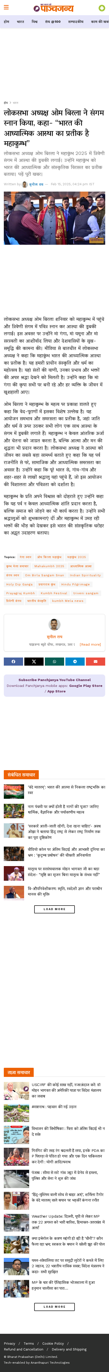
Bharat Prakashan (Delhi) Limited (32, 1357)
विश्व (35, 21)
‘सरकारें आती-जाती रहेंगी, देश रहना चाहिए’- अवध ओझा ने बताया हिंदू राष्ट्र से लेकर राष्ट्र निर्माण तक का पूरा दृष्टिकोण (64, 832)
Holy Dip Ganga (19, 584)
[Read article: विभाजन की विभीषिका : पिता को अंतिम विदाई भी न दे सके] (16, 1135)
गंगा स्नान (25, 557)
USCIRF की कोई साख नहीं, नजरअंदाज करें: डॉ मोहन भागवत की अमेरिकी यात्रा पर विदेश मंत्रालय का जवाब (66, 1090)
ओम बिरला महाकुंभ (49, 557)
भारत (20, 21)
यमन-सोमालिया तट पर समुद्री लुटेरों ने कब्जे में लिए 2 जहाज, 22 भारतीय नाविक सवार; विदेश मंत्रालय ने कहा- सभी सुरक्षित (68, 1266)
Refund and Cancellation (23, 1349)
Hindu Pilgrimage (75, 584)
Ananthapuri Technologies (50, 1362)
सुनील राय (36, 184)
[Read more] (90, 644)
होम (6, 21)
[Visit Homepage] (53, 8)
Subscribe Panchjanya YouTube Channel (55, 680)
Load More (55, 909)
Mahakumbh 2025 (49, 566)
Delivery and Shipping (69, 1349)
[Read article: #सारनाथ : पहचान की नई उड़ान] (16, 1113)
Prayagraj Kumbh (20, 593)
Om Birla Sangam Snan (44, 575)
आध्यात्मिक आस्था (81, 566)
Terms (29, 1343)
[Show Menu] (6, 7)
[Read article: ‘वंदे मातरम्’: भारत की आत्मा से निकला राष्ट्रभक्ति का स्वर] (14, 791)
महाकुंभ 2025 (76, 557)
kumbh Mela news (68, 601)
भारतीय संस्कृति (36, 601)
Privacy (9, 1343)
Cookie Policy (53, 1343)
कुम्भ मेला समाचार (17, 566)
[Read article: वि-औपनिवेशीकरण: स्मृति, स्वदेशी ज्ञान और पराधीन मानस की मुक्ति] (14, 893)
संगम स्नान (12, 575)
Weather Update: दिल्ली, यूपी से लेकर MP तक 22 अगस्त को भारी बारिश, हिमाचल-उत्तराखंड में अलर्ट (68, 1222)
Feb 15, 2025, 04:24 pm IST (73, 184)
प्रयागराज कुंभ (47, 584)
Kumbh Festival (54, 593)
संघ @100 (53, 21)
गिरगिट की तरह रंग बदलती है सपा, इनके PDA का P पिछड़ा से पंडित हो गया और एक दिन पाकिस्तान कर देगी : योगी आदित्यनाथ (68, 1156)
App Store (56, 691)
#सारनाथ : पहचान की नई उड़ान (54, 1106)
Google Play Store (85, 686)
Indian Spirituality (85, 575)
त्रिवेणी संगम (14, 601)
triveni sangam (86, 593)
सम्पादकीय (75, 21)
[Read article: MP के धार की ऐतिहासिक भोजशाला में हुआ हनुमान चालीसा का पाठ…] (16, 1289)
